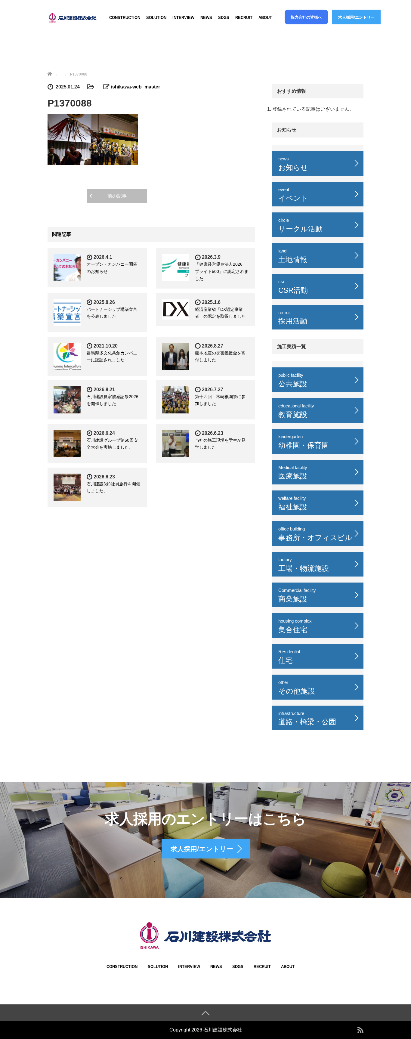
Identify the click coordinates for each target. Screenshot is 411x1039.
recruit (243, 17)
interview (183, 17)
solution (156, 17)
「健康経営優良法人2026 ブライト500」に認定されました (222, 271)
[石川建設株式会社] (73, 17)
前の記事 (117, 196)
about (265, 17)
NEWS (206, 17)
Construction (124, 17)
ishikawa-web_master (135, 86)
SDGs (223, 17)
